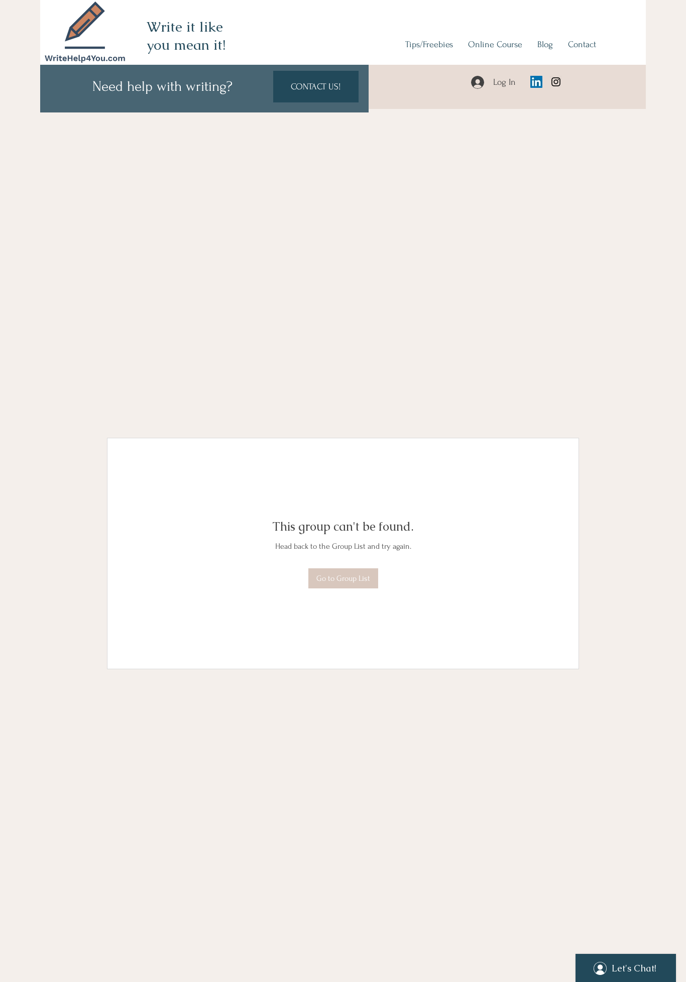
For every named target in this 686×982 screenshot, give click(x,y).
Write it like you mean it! (186, 36)
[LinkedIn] (536, 82)
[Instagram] (556, 82)
